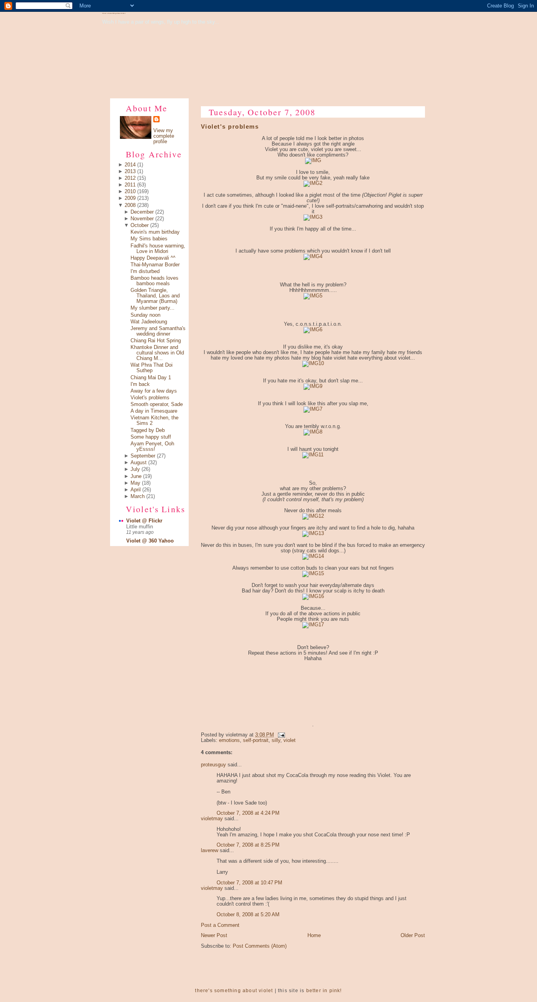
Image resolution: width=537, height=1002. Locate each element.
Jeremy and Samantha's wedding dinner (158, 331)
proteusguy (213, 765)
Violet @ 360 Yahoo (150, 541)
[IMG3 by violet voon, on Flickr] (312, 217)
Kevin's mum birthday (155, 232)
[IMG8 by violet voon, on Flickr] (312, 432)
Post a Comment (220, 925)
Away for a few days (154, 391)
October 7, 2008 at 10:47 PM (249, 883)
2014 (130, 165)
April (136, 490)
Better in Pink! (324, 990)
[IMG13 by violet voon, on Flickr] (313, 533)
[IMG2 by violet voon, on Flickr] (312, 183)
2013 (130, 171)
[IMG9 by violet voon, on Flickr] (312, 386)
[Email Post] (280, 735)
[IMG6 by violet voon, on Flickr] (312, 329)
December (142, 212)
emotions (229, 740)
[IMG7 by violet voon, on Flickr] (312, 409)
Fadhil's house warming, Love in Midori (158, 248)
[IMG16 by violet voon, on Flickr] (313, 596)
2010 (130, 191)
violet (289, 740)
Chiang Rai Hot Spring (156, 340)
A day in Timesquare (154, 411)
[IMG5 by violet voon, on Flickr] (312, 296)
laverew (209, 850)
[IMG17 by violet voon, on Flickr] (313, 624)
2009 (130, 198)
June (136, 476)
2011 (130, 185)
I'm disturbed (145, 271)
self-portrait (255, 740)
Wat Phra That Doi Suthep (152, 367)
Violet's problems (150, 397)
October (140, 225)
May (135, 483)
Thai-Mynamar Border (155, 265)
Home (314, 935)
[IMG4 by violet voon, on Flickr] (312, 256)
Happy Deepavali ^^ (153, 258)
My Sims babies (149, 239)
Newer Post (214, 935)
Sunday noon (145, 315)
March (138, 496)
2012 (130, 178)
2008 (130, 205)
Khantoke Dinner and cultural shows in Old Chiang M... (157, 353)
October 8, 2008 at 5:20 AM (248, 914)
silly (276, 740)
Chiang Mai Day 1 (151, 377)
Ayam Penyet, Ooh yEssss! (152, 446)
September (143, 456)
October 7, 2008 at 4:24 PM (248, 813)
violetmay (212, 818)
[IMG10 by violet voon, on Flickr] (313, 363)
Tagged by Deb (148, 430)
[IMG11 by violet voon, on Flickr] (313, 455)
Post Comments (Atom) (260, 946)
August (139, 462)
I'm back (140, 384)
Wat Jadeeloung (149, 322)
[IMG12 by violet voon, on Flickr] (313, 516)
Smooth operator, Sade (157, 404)
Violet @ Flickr (144, 521)
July (135, 469)
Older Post (413, 935)
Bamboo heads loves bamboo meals (154, 280)
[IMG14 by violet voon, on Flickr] (313, 556)
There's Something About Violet (113, 13)
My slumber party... (153, 308)
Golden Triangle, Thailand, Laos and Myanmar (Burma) (155, 296)
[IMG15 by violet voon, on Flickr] (313, 573)
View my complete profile (163, 136)
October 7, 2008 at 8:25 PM (248, 845)
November (142, 218)
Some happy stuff (151, 437)
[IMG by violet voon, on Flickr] (313, 160)
